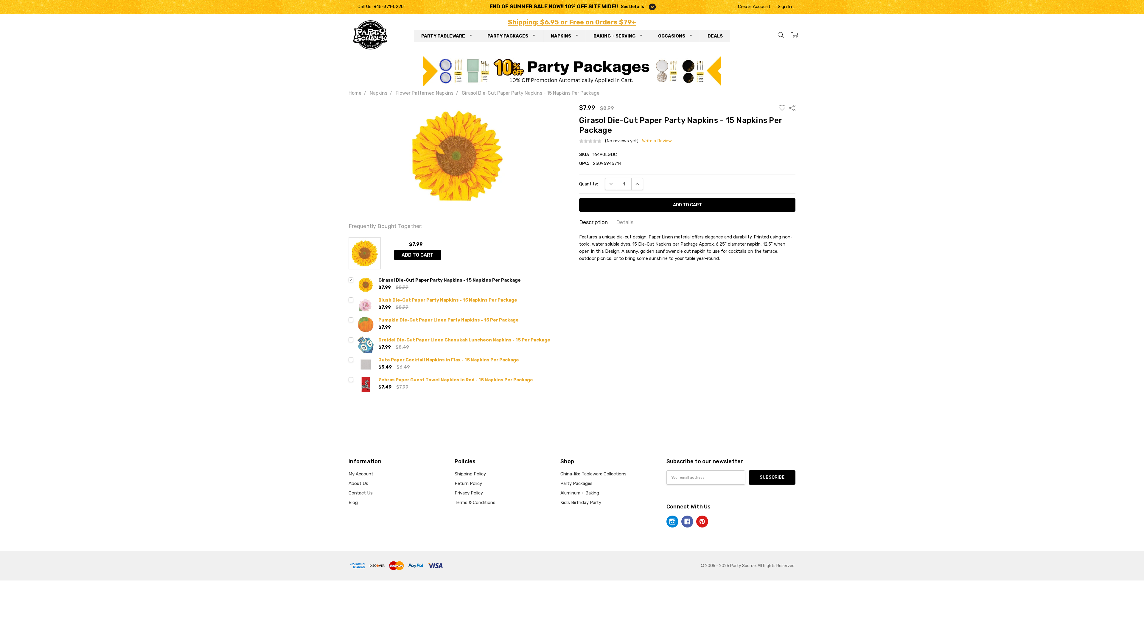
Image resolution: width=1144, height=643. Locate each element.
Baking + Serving (614, 36)
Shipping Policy (470, 474)
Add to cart (417, 255)
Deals (715, 36)
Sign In (785, 6)
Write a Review (657, 140)
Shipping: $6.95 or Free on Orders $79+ (572, 22)
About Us (358, 483)
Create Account (754, 6)
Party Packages (507, 36)
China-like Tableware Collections (593, 474)
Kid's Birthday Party (580, 502)
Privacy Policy (469, 493)
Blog (353, 502)
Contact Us (361, 493)
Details (624, 222)
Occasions (671, 36)
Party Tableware (443, 36)
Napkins (561, 36)
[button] (572, 71)
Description (593, 222)
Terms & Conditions (475, 502)
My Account (361, 474)
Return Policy (468, 483)
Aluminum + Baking (579, 493)
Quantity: (588, 184)
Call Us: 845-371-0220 (381, 6)
